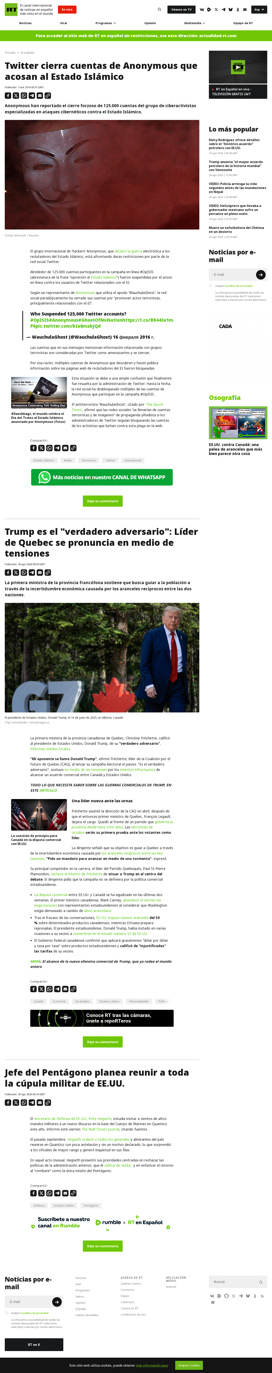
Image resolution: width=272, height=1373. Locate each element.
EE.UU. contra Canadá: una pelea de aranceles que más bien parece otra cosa (235, 449)
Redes (68, 460)
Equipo (125, 1296)
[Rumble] (209, 9)
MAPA (35, 961)
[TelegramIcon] (223, 9)
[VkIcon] (202, 9)
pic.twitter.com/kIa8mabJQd (68, 326)
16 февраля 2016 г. (133, 337)
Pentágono (91, 1205)
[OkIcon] (238, 9)
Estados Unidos (109, 1001)
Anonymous (85, 292)
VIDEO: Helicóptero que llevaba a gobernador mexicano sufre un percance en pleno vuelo (235, 209)
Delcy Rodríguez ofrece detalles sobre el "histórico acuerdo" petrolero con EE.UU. (234, 143)
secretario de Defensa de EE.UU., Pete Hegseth (72, 1118)
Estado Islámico (103, 277)
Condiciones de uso (133, 1314)
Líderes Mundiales (87, 1315)
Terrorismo (88, 460)
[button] (238, 67)
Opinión (150, 23)
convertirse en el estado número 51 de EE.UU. (110, 933)
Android (171, 1287)
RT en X (34, 1344)
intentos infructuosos (137, 769)
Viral (63, 23)
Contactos (127, 1290)
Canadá (38, 1001)
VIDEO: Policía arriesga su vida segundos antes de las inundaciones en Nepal (237, 187)
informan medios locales (50, 749)
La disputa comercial (51, 894)
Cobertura (127, 1302)
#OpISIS (39, 320)
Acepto (234, 286)
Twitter (110, 460)
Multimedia (192, 23)
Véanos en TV (181, 9)
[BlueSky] (230, 9)
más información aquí (152, 1365)
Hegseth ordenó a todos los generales (98, 1139)
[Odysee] (226, 1296)
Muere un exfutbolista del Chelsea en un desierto (236, 229)
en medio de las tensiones (86, 769)
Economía (59, 1001)
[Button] (159, 9)
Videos (79, 1296)
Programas (104, 23)
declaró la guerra (128, 251)
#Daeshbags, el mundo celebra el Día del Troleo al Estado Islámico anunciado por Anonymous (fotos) (38, 417)
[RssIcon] (262, 1296)
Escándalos (82, 1001)
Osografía (225, 398)
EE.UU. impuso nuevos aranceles (122, 917)
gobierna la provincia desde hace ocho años (122, 824)
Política (163, 1001)
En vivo (67, 9)
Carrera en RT (130, 1308)
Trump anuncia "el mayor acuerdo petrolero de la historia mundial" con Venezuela (236, 165)
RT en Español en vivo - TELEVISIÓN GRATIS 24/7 (231, 91)
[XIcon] (216, 9)
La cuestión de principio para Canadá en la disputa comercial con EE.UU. (36, 839)
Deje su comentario (102, 501)
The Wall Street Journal (100, 1129)
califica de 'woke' (117, 1165)
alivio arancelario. (98, 910)
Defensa (38, 1205)
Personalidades (139, 1001)
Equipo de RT (243, 23)
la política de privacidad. (239, 286)
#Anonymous (63, 320)
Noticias (25, 23)
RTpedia (80, 1309)
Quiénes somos (131, 1283)
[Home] (11, 9)
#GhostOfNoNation (100, 320)
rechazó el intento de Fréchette (76, 874)
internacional (132, 460)
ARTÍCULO (48, 790)
